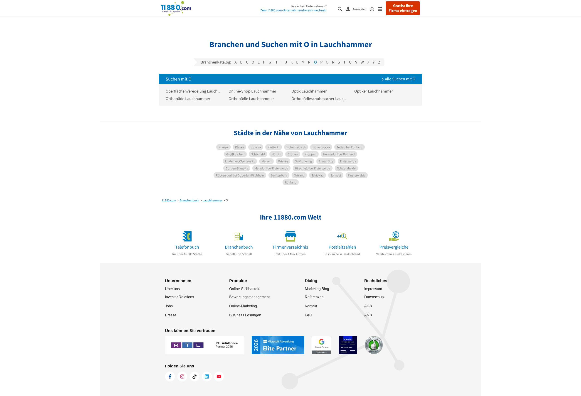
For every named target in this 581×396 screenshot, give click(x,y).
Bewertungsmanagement (249, 297)
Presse (170, 315)
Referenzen (314, 297)
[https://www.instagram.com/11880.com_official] (182, 376)
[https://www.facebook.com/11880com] (170, 376)
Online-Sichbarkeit (244, 289)
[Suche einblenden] (342, 8)
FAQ (308, 315)
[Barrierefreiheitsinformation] (374, 8)
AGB (368, 306)
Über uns (172, 289)
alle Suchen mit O (399, 78)
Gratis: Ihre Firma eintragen (403, 8)
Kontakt (311, 306)
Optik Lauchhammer (309, 91)
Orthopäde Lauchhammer (188, 98)
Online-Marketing (243, 306)
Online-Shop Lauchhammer (252, 91)
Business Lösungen (245, 315)
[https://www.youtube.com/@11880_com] (219, 376)
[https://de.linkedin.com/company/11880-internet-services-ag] (207, 376)
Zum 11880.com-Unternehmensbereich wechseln (293, 10)
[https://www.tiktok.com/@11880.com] (194, 376)
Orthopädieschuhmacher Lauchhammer (319, 98)
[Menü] (382, 8)
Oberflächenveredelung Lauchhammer (194, 91)
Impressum (373, 289)
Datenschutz (374, 297)
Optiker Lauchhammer (373, 91)
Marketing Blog (317, 289)
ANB (368, 315)
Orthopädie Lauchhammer (251, 98)
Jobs (169, 306)
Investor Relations (179, 297)
